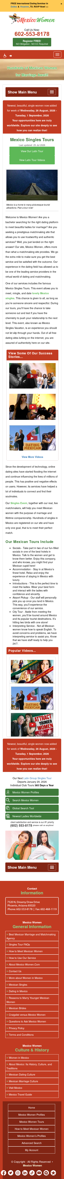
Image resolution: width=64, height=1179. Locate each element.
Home (31, 1107)
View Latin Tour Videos (32, 160)
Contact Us (13, 971)
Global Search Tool (23, 808)
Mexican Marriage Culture (22, 1081)
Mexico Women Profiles (25, 792)
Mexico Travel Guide (19, 1094)
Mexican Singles (16, 984)
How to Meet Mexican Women (24, 951)
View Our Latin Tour (32, 151)
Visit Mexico (14, 1087)
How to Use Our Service (21, 958)
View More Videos (32, 457)
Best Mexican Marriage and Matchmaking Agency (31, 936)
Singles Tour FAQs (18, 944)
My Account (31, 1150)
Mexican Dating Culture (20, 1074)
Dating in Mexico (17, 991)
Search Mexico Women (25, 800)
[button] (32, 19)
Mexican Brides (16, 1008)
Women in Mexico (17, 1057)
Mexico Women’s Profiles (31, 1136)
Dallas (14, 6)
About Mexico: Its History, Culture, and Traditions (29, 1066)
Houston (24, 6)
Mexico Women (32, 1165)
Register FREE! (32, 42)
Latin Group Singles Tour (37, 778)
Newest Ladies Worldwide (26, 816)
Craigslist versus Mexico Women (26, 1014)
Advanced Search (32, 1143)
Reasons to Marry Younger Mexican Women (27, 1000)
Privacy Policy (15, 1028)
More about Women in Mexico (24, 978)
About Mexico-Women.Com (23, 964)
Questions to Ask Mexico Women (26, 1021)
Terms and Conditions (20, 1034)
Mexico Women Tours (31, 1121)
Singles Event (18, 503)
